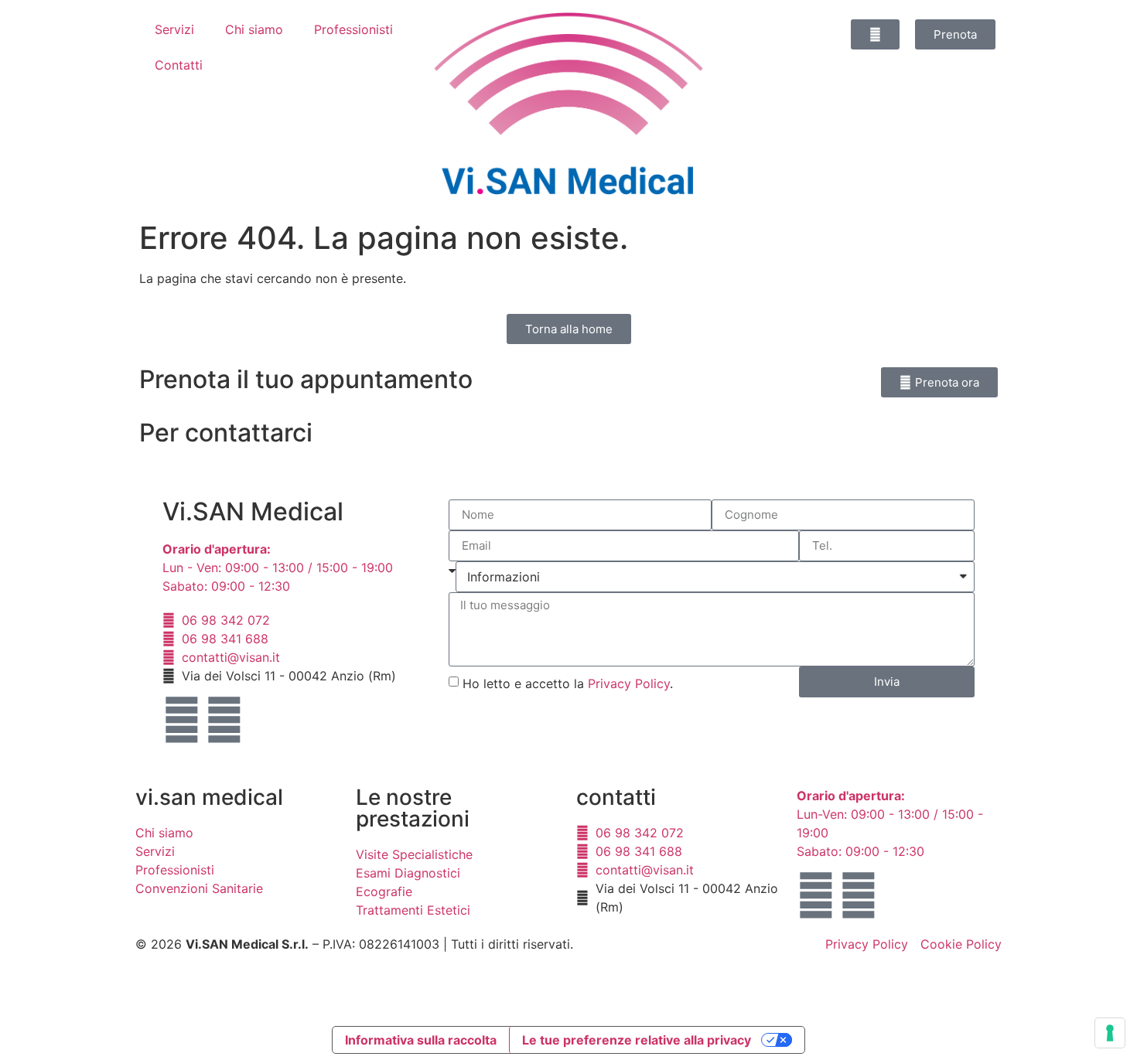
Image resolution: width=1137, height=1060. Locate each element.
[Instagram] (224, 719)
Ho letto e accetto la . (568, 683)
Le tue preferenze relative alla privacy (636, 1040)
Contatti (179, 65)
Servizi (174, 29)
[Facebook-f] (181, 719)
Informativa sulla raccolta (421, 1040)
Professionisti (353, 29)
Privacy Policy (629, 683)
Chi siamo (254, 29)
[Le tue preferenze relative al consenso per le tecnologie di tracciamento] (1110, 1033)
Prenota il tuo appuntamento (306, 379)
